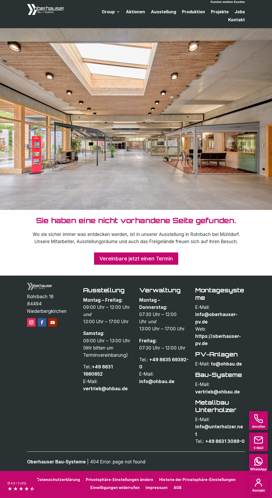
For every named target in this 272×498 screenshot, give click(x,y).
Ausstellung (163, 12)
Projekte (220, 12)
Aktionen (135, 12)
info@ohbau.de (157, 381)
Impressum (157, 487)
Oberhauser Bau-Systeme (56, 461)
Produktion (193, 12)
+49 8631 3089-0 (225, 441)
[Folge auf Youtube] (52, 322)
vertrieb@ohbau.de (105, 388)
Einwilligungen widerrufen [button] (115, 487)
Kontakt (236, 20)
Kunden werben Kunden (228, 1)
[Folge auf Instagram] (31, 322)
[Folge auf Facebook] (42, 322)
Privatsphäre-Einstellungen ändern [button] (119, 479)
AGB (177, 487)
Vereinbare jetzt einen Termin (136, 258)
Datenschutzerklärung (58, 479)
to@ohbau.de (226, 364)
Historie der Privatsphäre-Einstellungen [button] (197, 479)
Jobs (240, 12)
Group (108, 12)
